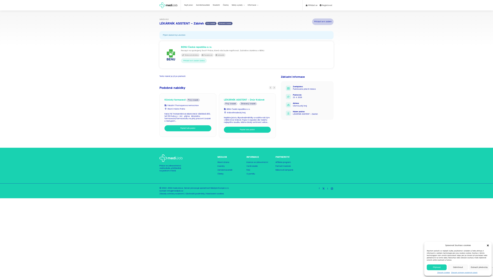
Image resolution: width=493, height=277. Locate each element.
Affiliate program (283, 162)
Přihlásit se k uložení (322, 22)
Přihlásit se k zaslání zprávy (194, 61)
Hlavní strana (223, 162)
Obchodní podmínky (195, 193)
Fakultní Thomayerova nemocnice (183, 105)
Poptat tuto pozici (187, 128)
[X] (323, 188)
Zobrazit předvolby (479, 267)
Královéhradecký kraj (236, 112)
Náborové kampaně (284, 170)
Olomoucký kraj (300, 106)
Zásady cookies (443, 272)
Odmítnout (458, 267)
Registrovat (327, 5)
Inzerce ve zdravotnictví (257, 162)
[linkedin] (327, 188)
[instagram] (332, 188)
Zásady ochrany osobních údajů (464, 272)
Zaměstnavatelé (203, 5)
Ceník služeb (252, 166)
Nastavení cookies (215, 193)
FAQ (248, 170)
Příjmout (437, 267)
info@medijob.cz (175, 190)
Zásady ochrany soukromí (171, 193)
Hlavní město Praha (176, 109)
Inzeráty (221, 166)
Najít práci (188, 5)
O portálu (250, 173)
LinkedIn (220, 55)
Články (226, 5)
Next (274, 87)
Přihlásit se (312, 5)
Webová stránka (191, 55)
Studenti (216, 5)
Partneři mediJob (283, 166)
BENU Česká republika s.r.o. (238, 109)
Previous (270, 87)
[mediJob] (168, 5)
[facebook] (319, 188)
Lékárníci (164, 19)
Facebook (208, 55)
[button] (488, 245)
